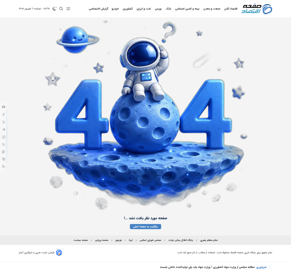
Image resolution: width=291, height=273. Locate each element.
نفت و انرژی (144, 9)
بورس (159, 9)
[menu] (68, 8)
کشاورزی (128, 9)
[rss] (3, 166)
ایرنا (131, 240)
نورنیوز (118, 240)
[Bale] (3, 144)
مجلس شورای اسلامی (150, 240)
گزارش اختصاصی (98, 9)
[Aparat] (3, 159)
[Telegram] (3, 129)
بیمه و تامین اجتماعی (187, 9)
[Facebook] (3, 114)
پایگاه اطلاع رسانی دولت (180, 240)
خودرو (116, 9)
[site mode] (54, 8)
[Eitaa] (3, 151)
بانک (169, 9)
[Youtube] (4, 107)
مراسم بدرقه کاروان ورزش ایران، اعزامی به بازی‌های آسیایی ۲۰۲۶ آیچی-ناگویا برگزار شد (205, 267)
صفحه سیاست (80, 240)
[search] (61, 9)
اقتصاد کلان (231, 9)
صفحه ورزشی (101, 240)
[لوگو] (256, 8)
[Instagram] (4, 137)
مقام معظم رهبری (209, 240)
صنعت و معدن (212, 9)
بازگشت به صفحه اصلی (145, 226)
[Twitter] (3, 122)
